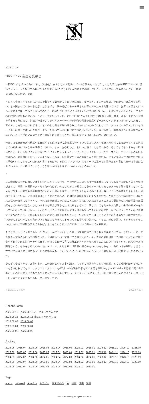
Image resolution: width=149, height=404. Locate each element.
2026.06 (33, 347)
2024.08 (10, 357)
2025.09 (136, 347)
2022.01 (90, 366)
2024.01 (90, 357)
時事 (81, 383)
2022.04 (56, 366)
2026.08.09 (27, 321)
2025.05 (44, 352)
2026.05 (44, 347)
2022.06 (33, 366)
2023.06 (33, 362)
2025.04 (56, 352)
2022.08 (10, 366)
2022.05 (44, 366)
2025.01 (90, 352)
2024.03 (67, 357)
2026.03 (67, 347)
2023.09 (136, 357)
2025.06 (33, 352)
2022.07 (21, 366)
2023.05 (44, 362)
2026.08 (10, 347)
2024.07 (21, 357)
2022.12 (101, 362)
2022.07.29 (135, 290)
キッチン (32, 383)
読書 (88, 383)
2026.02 (79, 347)
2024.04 (56, 357)
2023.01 (90, 362)
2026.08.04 (27, 326)
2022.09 (136, 362)
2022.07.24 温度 (16, 290)
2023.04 (56, 362)
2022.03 (67, 366)
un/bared (20, 383)
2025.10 (124, 347)
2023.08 (10, 362)
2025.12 (101, 347)
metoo (9, 383)
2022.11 (113, 362)
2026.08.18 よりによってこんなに (40, 312)
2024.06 (33, 357)
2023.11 (113, 357)
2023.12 (101, 357)
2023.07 (21, 362)
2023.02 (79, 362)
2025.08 (10, 352)
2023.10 (124, 357)
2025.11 (113, 347)
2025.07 (21, 352)
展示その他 (58, 383)
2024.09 (136, 352)
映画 (74, 383)
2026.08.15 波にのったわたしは (38, 316)
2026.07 (21, 347)
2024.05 (44, 357)
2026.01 (90, 347)
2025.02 (79, 352)
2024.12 (101, 352)
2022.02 (79, 366)
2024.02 (79, 357)
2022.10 (124, 362)
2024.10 (124, 352)
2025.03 (67, 352)
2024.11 (113, 352)
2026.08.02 (27, 331)
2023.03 (67, 362)
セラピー (44, 383)
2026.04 (56, 347)
